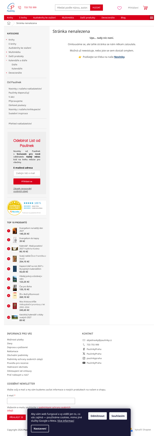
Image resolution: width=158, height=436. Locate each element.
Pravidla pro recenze (17, 363)
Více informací (65, 420)
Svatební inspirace (18, 113)
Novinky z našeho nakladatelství (25, 88)
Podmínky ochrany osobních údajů (25, 359)
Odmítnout (97, 416)
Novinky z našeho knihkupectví (24, 109)
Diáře (14, 64)
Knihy (12, 39)
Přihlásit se (26, 181)
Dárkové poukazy (17, 105)
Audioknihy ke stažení (20, 47)
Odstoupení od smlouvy (19, 370)
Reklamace (12, 351)
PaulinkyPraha (94, 349)
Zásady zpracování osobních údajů (22, 190)
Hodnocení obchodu (17, 366)
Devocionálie (15, 72)
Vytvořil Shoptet (143, 429)
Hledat (96, 7)
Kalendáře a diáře (18, 60)
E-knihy (12, 43)
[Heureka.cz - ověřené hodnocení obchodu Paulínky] (26, 207)
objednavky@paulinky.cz (99, 340)
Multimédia (15, 52)
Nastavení (40, 428)
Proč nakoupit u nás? (18, 374)
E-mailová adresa (23, 167)
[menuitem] (10, 17)
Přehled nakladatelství (20, 123)
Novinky (119, 57)
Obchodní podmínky (17, 355)
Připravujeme (16, 100)
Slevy (9, 343)
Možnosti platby (15, 339)
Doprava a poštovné (17, 347)
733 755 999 (93, 344)
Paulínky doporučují (19, 92)
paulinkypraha (94, 358)
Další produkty (16, 56)
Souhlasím (118, 416)
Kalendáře (17, 68)
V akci (12, 96)
